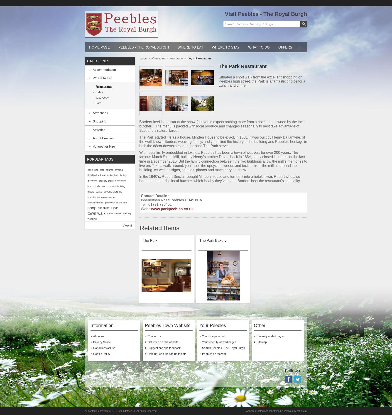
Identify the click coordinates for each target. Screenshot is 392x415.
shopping (104, 208)
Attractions (100, 113)
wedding (92, 218)
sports (114, 208)
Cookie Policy (101, 354)
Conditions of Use (104, 348)
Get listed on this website (163, 342)
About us (98, 336)
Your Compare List (213, 336)
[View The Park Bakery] (223, 276)
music (91, 191)
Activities (99, 130)
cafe (102, 169)
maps (104, 186)
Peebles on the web (214, 354)
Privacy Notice (102, 342)
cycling (119, 169)
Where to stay (226, 47)
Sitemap (262, 342)
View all (127, 225)
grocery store (106, 180)
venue (117, 213)
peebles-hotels (96, 202)
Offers (285, 47)
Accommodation (104, 69)
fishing (123, 175)
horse (91, 186)
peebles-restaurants (116, 202)
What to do (259, 47)
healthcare (120, 180)
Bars (98, 103)
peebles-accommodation (101, 197)
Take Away (102, 97)
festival (114, 175)
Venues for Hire (104, 146)
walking (127, 213)
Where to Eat (190, 47)
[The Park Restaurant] (150, 77)
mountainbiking (117, 186)
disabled (92, 175)
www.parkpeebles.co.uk (172, 209)
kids (98, 186)
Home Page (99, 47)
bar (96, 169)
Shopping (99, 121)
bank (90, 169)
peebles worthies (113, 191)
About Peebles (103, 138)
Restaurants (104, 86)
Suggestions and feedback (164, 348)
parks (99, 191)
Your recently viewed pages (219, 342)
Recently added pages (270, 336)
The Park (150, 240)
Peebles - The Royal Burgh (143, 47)
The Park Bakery (212, 240)
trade (110, 213)
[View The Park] (166, 276)
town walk (96, 213)
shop (92, 208)
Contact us (154, 336)
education (103, 175)
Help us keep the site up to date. (167, 354)
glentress (92, 180)
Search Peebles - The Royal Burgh (223, 348)
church (109, 169)
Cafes (99, 92)
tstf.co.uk (302, 411)
